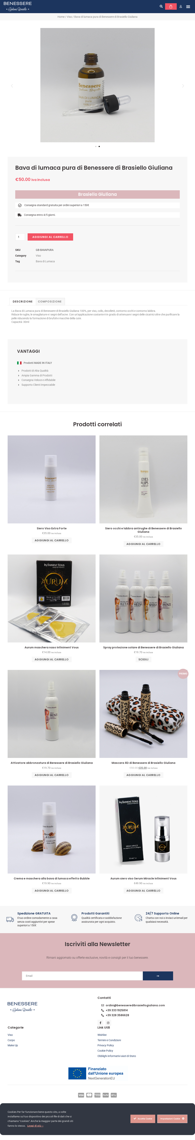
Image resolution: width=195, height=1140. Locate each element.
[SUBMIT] (158, 975)
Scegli (143, 659)
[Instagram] (108, 1023)
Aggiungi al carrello (50, 237)
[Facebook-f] (100, 1023)
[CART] (171, 6)
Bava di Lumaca (45, 261)
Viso (69, 16)
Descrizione (23, 301)
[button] (161, 6)
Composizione (50, 301)
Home (61, 16)
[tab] (22, 301)
